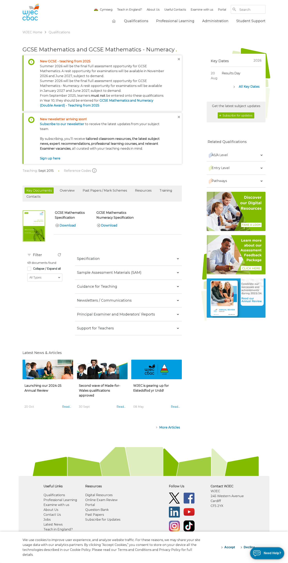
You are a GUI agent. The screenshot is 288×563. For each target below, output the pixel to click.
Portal (222, 9)
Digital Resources (98, 495)
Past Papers (94, 515)
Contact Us (52, 515)
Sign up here (50, 158)
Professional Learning (60, 500)
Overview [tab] (67, 190)
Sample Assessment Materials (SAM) (109, 272)
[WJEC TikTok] (189, 526)
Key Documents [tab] (39, 190)
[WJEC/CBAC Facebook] (189, 498)
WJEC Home (33, 32)
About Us (153, 9)
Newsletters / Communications (104, 300)
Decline (249, 547)
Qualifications (59, 32)
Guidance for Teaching (97, 286)
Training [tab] (165, 190)
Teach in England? (129, 9)
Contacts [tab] (33, 196)
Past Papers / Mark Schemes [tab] (105, 190)
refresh (59, 254)
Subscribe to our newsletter (62, 124)
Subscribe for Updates (102, 519)
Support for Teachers (95, 328)
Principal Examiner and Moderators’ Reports (116, 314)
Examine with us (202, 9)
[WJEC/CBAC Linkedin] (174, 512)
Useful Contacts (175, 9)
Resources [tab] (143, 190)
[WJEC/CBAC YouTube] (189, 512)
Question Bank (97, 510)
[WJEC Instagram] (174, 526)
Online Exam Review (101, 500)
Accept (229, 547)
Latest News (52, 524)
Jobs (47, 519)
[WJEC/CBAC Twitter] (174, 498)
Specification (88, 258)
